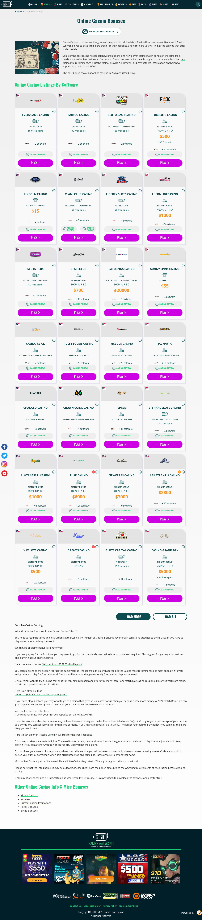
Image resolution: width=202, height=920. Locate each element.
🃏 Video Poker (88, 4)
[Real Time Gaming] (27, 144)
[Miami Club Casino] (78, 179)
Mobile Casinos (29, 795)
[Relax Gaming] (27, 363)
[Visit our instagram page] (4, 464)
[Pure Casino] (78, 461)
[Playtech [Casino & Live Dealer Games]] (70, 363)
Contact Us (75, 905)
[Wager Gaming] (27, 222)
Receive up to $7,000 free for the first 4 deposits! (65, 734)
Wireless (25, 799)
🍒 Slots (58, 4)
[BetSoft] (156, 224)
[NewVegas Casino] (122, 461)
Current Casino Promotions (36, 803)
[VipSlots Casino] (35, 536)
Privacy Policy (110, 905)
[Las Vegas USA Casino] (133, 882)
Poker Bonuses (29, 806)
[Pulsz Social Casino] (78, 329)
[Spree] (122, 393)
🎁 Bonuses (46, 4)
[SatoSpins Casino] (122, 254)
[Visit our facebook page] (4, 446)
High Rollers (137, 721)
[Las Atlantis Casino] (165, 461)
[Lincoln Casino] (35, 179)
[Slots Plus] (35, 254)
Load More (133, 616)
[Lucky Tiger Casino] (101, 882)
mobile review (70, 229)
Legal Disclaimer (92, 905)
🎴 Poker (142, 4)
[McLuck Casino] (122, 329)
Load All (170, 616)
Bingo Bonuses (29, 810)
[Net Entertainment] (156, 149)
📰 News (175, 4)
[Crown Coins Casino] (78, 393)
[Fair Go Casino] (78, 100)
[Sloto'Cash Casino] (122, 100)
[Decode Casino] (165, 882)
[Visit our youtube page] (4, 473)
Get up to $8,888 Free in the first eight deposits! (41, 694)
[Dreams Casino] (78, 536)
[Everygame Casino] (35, 100)
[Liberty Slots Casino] (122, 179)
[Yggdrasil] (70, 429)
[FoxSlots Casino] (165, 100)
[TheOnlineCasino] (165, 179)
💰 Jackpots (121, 4)
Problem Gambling (128, 905)
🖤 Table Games (71, 4)
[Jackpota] (165, 329)
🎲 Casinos (33, 4)
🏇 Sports (164, 4)
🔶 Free (132, 4)
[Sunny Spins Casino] (165, 254)
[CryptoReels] (37, 882)
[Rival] (113, 505)
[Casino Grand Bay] (165, 536)
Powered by (187, 912)
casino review (37, 154)
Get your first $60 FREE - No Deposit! (62, 664)
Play (34, 162)
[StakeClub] (78, 254)
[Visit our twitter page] (4, 455)
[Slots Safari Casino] (35, 461)
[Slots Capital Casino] (122, 536)
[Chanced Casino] (35, 393)
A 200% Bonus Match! (27, 714)
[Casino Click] (35, 329)
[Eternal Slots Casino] (165, 393)
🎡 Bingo (153, 4)
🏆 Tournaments (105, 4)
